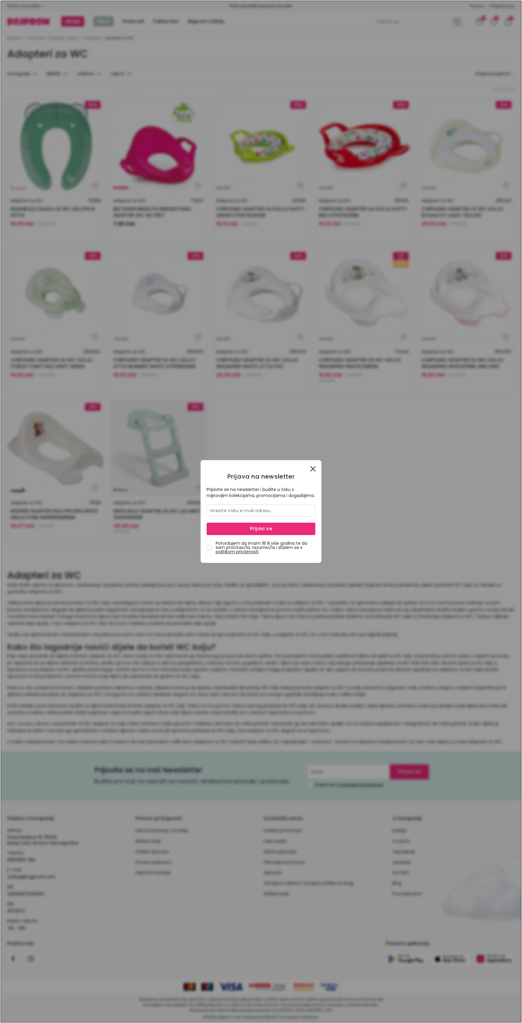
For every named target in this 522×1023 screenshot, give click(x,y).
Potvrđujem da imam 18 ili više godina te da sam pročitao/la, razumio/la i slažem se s (261, 547)
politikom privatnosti (237, 552)
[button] (313, 469)
